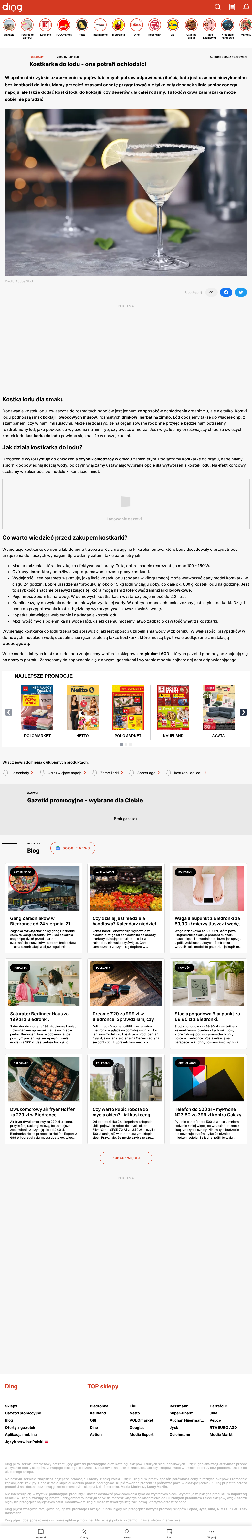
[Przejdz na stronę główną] (13, 8)
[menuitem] (41, 1533)
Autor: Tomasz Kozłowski (228, 56)
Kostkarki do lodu (188, 773)
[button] (218, 7)
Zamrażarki (109, 773)
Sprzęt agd (146, 773)
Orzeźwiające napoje (65, 773)
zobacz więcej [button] (126, 1158)
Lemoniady (20, 773)
